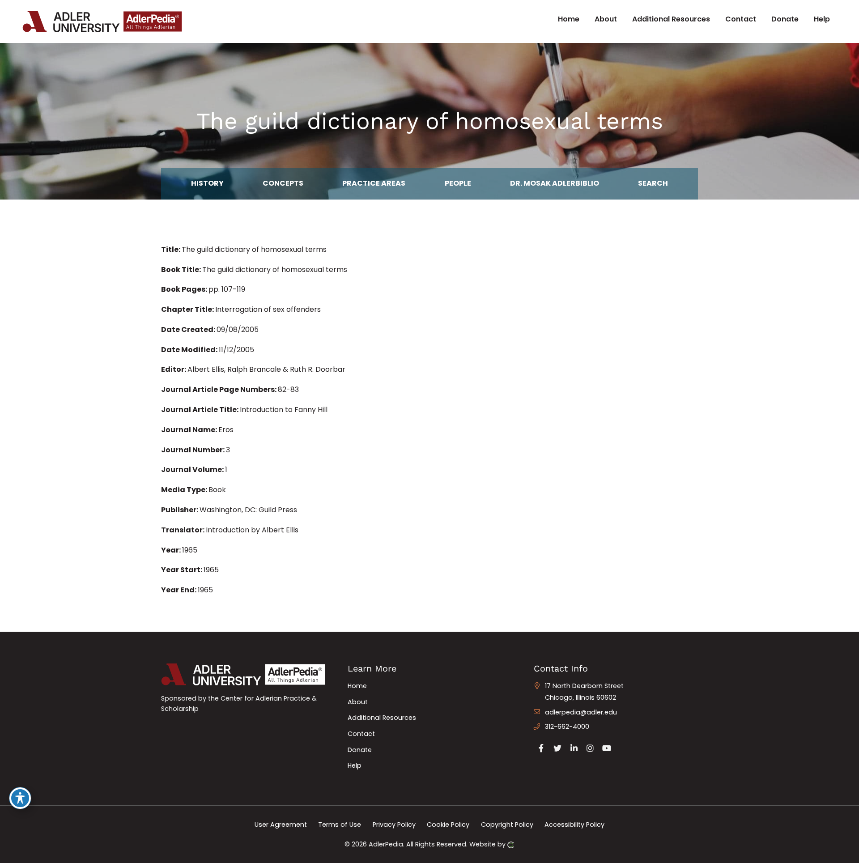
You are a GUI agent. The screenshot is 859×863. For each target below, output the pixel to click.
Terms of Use (339, 824)
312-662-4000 (567, 726)
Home (357, 685)
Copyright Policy (507, 824)
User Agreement (281, 824)
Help (354, 765)
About (358, 701)
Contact (361, 733)
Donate (360, 749)
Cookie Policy (448, 824)
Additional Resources (382, 717)
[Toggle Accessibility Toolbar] (20, 798)
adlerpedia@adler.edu (581, 712)
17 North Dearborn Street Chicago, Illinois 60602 (584, 691)
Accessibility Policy (574, 824)
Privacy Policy (394, 824)
